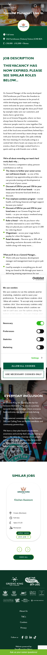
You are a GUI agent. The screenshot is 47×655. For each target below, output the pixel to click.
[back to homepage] (10, 6)
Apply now (23, 533)
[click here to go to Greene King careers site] (23, 589)
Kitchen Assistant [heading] (23, 500)
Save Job (22, 537)
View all (23, 557)
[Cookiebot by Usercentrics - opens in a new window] (33, 278)
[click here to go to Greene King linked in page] (30, 637)
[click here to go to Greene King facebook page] (22, 637)
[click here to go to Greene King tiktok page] (35, 637)
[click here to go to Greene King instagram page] (26, 637)
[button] (35, 5)
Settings (35, 358)
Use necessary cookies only (23, 374)
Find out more (13, 453)
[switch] (40, 331)
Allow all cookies (23, 366)
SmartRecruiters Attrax (23, 649)
